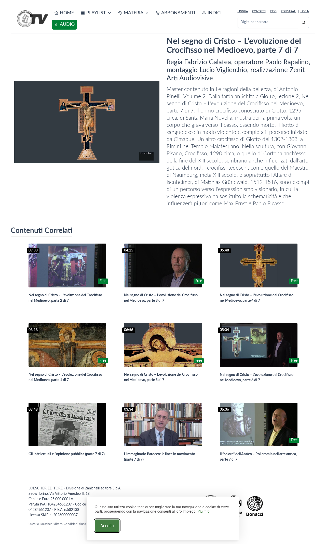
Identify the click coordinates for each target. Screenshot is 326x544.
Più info (204, 511)
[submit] (303, 22)
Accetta (107, 525)
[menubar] (144, 19)
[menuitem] (64, 13)
